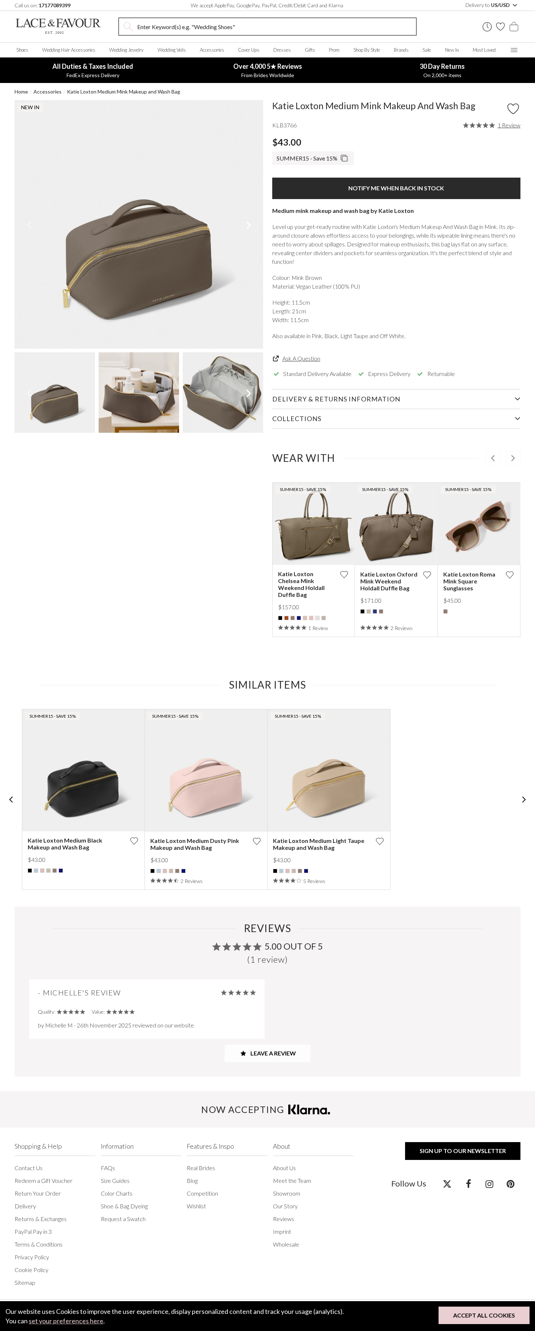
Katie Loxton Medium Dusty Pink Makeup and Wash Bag (194, 844)
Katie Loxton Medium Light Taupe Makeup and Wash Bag (318, 844)
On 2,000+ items (442, 70)
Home (21, 91)
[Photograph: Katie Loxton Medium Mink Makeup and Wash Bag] (139, 224)
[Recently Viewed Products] (487, 26)
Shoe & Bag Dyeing (124, 1206)
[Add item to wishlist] (513, 109)
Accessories (212, 50)
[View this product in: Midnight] (375, 611)
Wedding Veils (172, 50)
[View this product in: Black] (280, 618)
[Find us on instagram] (489, 1183)
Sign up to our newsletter (463, 1150)
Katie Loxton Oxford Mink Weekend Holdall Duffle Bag (388, 581)
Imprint (282, 1231)
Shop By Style (366, 50)
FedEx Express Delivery (92, 70)
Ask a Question (301, 358)
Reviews (283, 1218)
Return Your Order (38, 1193)
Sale (427, 50)
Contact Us (29, 1167)
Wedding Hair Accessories (68, 50)
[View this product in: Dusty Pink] (42, 870)
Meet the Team (292, 1180)
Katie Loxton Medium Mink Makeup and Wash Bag (123, 91)
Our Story (285, 1206)
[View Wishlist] (500, 26)
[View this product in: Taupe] (323, 618)
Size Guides (115, 1180)
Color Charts (116, 1193)
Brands (401, 50)
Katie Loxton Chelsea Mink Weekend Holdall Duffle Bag (301, 584)
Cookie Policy (31, 1269)
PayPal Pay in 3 (33, 1231)
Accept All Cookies (484, 1315)
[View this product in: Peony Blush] (311, 618)
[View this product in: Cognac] (286, 618)
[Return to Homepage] (58, 26)
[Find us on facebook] (468, 1183)
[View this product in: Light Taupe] (368, 611)
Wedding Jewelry (126, 50)
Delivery (25, 1206)
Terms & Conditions (39, 1244)
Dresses (282, 50)
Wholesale (286, 1244)
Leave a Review (272, 1053)
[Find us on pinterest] (510, 1183)
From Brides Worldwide (267, 70)
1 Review (509, 125)
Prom (334, 50)
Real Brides (201, 1167)
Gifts (310, 50)
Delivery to (488, 5)
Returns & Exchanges (41, 1218)
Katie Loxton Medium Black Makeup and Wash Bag (65, 844)
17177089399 (55, 5)
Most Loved (484, 50)
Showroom (286, 1193)
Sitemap (25, 1282)
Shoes (22, 50)
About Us (284, 1167)
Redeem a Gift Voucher (43, 1180)
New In (452, 50)
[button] (28, 224)
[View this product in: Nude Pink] (305, 618)
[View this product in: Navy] (299, 618)
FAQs (108, 1167)
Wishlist (196, 1206)
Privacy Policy (32, 1256)
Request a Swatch (123, 1218)
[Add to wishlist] (344, 574)
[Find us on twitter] (447, 1183)
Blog (192, 1180)
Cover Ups (248, 50)
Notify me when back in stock (396, 188)
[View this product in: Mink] (292, 618)
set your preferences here (66, 1321)
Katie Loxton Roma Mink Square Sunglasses (469, 581)
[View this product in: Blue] (36, 870)
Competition (202, 1193)
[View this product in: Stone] (317, 618)
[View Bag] (513, 26)
